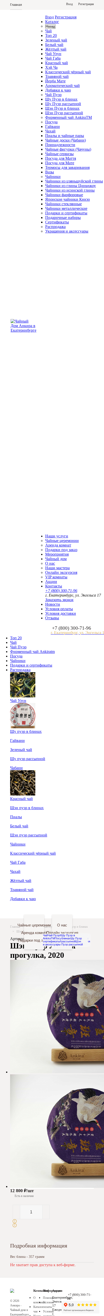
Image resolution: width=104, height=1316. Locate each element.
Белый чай (54, 44)
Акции (51, 581)
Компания (40, 1290)
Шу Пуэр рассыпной (63, 104)
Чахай (50, 131)
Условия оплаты (59, 609)
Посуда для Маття (60, 158)
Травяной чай (57, 76)
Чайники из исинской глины (70, 190)
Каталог (52, 21)
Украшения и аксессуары (66, 231)
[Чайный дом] (59, 908)
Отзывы (52, 618)
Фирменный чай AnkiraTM (68, 117)
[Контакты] (87, 908)
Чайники (53, 176)
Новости (52, 604)
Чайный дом (56, 559)
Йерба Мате (55, 81)
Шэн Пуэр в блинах (62, 108)
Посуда (51, 122)
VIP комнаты (56, 577)
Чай (48, 31)
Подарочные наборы (63, 217)
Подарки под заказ (61, 550)
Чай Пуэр (53, 95)
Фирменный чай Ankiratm (32, 651)
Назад (50, 26)
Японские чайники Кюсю (67, 199)
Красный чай (56, 63)
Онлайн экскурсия (61, 572)
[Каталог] (17, 908)
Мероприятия (57, 554)
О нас (50, 563)
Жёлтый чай (55, 49)
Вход (49, 17)
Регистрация (65, 17)
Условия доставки (60, 613)
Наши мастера (57, 568)
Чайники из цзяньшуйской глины (74, 181)
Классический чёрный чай (68, 72)
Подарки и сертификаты (66, 213)
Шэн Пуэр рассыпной (64, 113)
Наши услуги (56, 536)
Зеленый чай (56, 40)
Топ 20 (51, 35)
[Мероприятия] (45, 908)
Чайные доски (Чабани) (65, 140)
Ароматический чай (62, 85)
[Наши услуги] (31, 908)
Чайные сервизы (59, 154)
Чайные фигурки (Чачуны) (68, 149)
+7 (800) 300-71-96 (61, 590)
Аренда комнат (58, 545)
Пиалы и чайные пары (64, 135)
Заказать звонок (59, 600)
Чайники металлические (66, 208)
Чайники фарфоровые (64, 195)
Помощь (48, 1298)
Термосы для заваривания (67, 167)
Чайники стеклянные (63, 204)
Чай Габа (53, 58)
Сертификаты (57, 222)
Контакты (53, 586)
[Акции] (73, 908)
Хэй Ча (51, 67)
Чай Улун (53, 54)
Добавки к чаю (58, 90)
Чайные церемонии (62, 540)
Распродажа (55, 226)
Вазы (49, 172)
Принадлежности (60, 145)
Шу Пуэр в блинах (61, 99)
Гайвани (52, 126)
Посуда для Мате (59, 163)
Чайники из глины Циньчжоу (70, 186)
